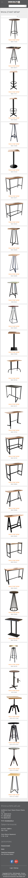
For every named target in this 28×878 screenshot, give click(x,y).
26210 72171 (7, 817)
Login (11, 868)
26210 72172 (7, 814)
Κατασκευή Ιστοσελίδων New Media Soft (14, 876)
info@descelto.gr (9, 821)
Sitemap (16, 868)
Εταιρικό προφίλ (5, 845)
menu (2, 2)
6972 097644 (7, 816)
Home (2, 849)
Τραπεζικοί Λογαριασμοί (7, 852)
